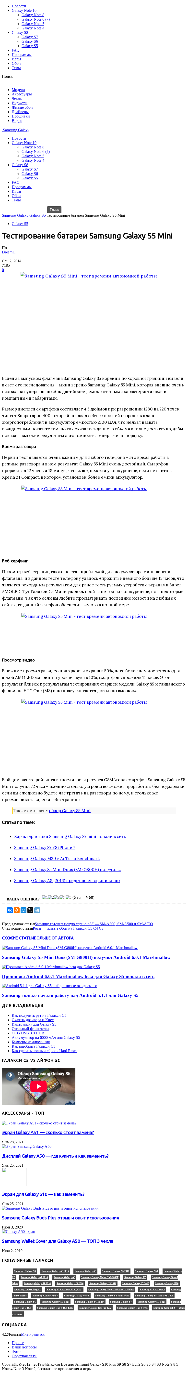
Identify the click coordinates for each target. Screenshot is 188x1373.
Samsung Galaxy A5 (85, 1271)
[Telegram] (37, 910)
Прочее (18, 1343)
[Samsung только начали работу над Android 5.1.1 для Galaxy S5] (49, 986)
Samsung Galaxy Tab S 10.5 (132, 1308)
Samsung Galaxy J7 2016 (135, 1283)
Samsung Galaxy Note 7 (45, 1295)
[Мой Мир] (23, 910)
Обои (16, 63)
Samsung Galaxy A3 (25, 1271)
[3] (57, 897)
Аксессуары (22, 94)
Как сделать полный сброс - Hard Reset (44, 1051)
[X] (30, 910)
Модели (18, 90)
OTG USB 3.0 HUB (28, 1033)
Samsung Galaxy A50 (146, 1271)
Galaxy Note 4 (33, 28)
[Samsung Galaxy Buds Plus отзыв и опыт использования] (50, 1208)
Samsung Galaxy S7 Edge (151, 1301)
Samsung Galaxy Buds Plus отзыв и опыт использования (60, 1217)
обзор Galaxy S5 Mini (70, 810)
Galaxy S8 (20, 32)
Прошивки (21, 116)
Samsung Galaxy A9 (64, 1277)
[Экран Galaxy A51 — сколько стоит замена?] (39, 1123)
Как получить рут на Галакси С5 (39, 1015)
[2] (51, 897)
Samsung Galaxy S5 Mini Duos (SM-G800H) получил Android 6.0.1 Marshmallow (86, 957)
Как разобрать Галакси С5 (33, 1046)
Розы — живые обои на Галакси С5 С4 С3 (68, 928)
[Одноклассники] (17, 910)
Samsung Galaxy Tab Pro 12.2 (95, 1308)
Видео (17, 121)
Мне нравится (33, 1334)
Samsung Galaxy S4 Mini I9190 (112, 1295)
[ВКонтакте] (10, 910)
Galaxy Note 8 (33, 15)
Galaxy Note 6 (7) (36, 19)
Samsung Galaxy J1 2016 (37, 1283)
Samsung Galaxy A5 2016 (115, 1271)
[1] (45, 897)
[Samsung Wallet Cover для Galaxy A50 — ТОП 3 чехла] (18, 1231)
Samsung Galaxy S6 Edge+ (89, 1301)
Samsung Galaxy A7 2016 (34, 1277)
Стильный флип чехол (30, 1029)
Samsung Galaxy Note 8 (76, 1295)
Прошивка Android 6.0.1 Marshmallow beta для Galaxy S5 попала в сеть (78, 976)
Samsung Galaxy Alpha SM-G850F (99, 1277)
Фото (16, 1351)
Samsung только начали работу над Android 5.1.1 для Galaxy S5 (70, 995)
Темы (16, 68)
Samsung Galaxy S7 (121, 1301)
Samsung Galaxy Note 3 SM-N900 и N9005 (111, 1289)
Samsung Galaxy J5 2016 (102, 1283)
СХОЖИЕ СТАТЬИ (18, 938)
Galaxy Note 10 (24, 10)
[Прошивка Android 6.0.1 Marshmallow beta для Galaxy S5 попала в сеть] (51, 967)
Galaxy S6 (30, 41)
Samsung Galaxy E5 (135, 1277)
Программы (22, 55)
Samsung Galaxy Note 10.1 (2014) (64, 1289)
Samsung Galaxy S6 (25, 1301)
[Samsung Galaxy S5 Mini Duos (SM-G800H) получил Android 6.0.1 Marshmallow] (70, 948)
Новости (19, 6)
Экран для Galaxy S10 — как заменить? (43, 1194)
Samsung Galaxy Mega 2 (27, 1289)
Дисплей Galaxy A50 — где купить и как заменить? (55, 1156)
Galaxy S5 (30, 46)
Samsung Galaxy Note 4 (152, 1289)
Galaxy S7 (30, 37)
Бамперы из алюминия (31, 1042)
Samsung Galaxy (15, 215)
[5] (68, 897)
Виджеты (19, 103)
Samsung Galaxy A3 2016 (55, 1271)
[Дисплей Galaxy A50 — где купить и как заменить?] (26, 1146)
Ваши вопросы (24, 1347)
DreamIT (9, 252)
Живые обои (22, 107)
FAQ (16, 50)
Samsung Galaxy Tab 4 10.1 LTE (55, 1308)
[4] (63, 897)
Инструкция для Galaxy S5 (34, 1024)
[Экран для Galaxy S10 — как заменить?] (14, 1185)
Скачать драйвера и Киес (33, 1020)
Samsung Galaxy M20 (166, 1283)
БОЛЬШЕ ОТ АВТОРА (54, 938)
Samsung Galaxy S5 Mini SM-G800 (154, 1295)
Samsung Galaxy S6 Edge (55, 1301)
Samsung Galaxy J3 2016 (70, 1283)
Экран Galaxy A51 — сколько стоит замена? (48, 1132)
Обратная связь (24, 1356)
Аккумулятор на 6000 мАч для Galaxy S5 (46, 1037)
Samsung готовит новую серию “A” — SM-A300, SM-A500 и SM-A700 (94, 924)
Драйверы (20, 112)
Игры (16, 59)
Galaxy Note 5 (33, 24)
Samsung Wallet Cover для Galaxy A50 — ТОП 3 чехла (57, 1241)
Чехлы (17, 98)
